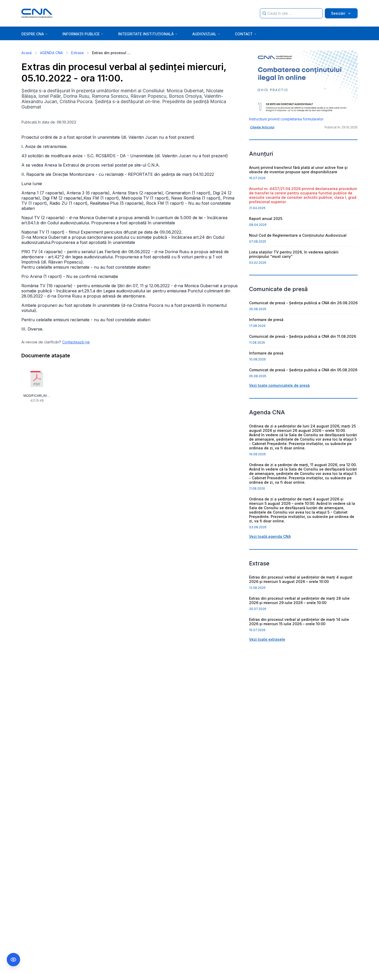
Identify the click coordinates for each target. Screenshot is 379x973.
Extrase (77, 53)
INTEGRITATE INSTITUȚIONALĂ (146, 34)
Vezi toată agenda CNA (270, 536)
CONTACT (244, 34)
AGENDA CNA (51, 53)
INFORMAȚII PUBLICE (81, 34)
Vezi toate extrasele (267, 639)
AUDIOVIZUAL (204, 34)
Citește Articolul (262, 127)
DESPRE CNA (32, 34)
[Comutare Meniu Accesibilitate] (13, 959)
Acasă (26, 53)
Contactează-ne (76, 342)
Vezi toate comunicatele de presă (279, 385)
